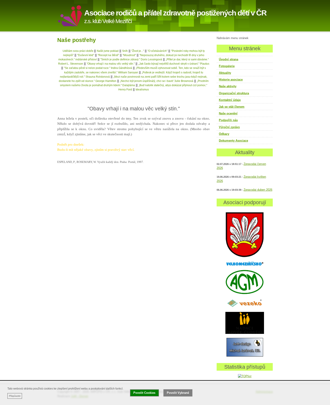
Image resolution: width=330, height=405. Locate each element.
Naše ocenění (228, 113)
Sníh (125, 51)
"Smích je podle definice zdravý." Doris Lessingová (131, 59)
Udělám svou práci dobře (78, 51)
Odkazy (224, 134)
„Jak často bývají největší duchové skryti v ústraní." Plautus (173, 63)
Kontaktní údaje (230, 100)
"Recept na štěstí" (108, 55)
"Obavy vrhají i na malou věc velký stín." (111, 63)
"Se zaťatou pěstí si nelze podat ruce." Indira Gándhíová (98, 68)
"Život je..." (137, 51)
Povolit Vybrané (178, 392)
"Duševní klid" (85, 55)
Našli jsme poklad (108, 51)
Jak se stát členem (231, 106)
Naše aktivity (227, 86)
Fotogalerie (227, 66)
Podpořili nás (228, 120)
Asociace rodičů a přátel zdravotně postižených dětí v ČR (175, 13)
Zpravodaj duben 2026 (258, 189)
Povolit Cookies (144, 392)
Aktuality (225, 72)
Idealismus (142, 89)
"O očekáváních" (157, 51)
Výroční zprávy (229, 127)
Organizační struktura (234, 93)
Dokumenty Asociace (233, 140)
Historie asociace (231, 79)
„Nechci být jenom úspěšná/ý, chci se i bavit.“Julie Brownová (156, 81)
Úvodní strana (228, 59)
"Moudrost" (129, 55)
